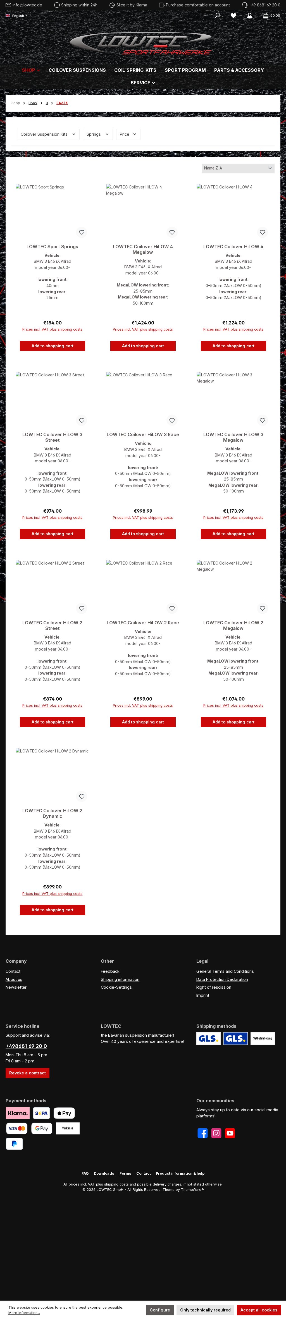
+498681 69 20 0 (26, 1046)
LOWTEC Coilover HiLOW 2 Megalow (233, 625)
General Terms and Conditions (225, 971)
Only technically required (205, 1310)
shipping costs (116, 1184)
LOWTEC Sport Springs (52, 246)
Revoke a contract (27, 1073)
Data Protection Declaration (222, 979)
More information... (24, 1313)
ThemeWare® (192, 1189)
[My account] (249, 15)
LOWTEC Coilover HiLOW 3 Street (52, 437)
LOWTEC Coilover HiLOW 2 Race (143, 622)
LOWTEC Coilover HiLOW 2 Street (52, 625)
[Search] (217, 15)
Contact (13, 971)
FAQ (85, 1173)
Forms (125, 1173)
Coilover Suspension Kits (45, 134)
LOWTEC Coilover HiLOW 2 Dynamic (52, 813)
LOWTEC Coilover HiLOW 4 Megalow (143, 249)
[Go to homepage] (143, 42)
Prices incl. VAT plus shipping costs (52, 329)
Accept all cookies (258, 1310)
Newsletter (16, 987)
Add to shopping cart (52, 345)
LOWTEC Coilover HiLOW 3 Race (143, 434)
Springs (94, 134)
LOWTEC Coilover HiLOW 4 (233, 246)
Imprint (202, 995)
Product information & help (180, 1173)
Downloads (104, 1173)
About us (14, 979)
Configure (160, 1310)
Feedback (110, 971)
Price (125, 134)
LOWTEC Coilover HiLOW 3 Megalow (233, 437)
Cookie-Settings (116, 987)
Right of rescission (213, 987)
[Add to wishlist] (81, 232)
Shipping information (120, 979)
